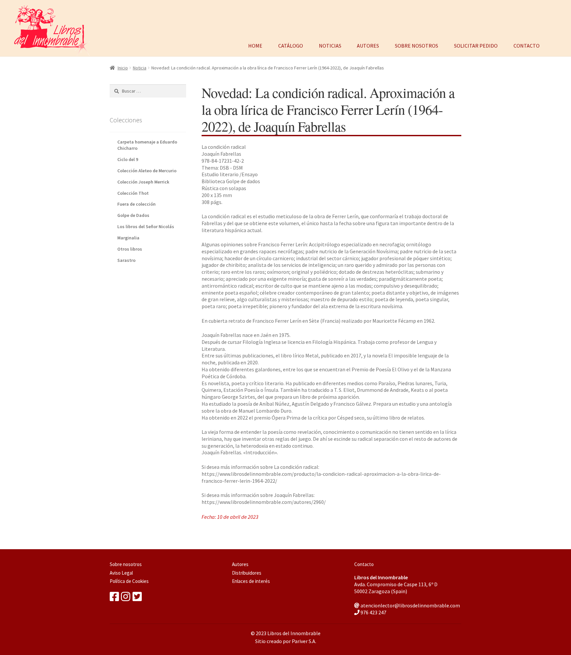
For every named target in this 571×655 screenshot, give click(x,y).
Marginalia (128, 238)
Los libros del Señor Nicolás (145, 226)
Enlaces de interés (251, 581)
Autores (368, 45)
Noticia (139, 68)
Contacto (527, 45)
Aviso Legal (121, 573)
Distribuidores (246, 573)
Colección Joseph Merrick (143, 182)
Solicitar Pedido (476, 45)
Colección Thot (133, 193)
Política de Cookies (129, 581)
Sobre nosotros (416, 45)
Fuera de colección (136, 204)
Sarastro (126, 260)
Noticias (330, 45)
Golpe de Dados (133, 215)
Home (255, 45)
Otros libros (129, 249)
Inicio (123, 68)
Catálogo (290, 45)
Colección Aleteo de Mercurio (146, 171)
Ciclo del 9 (127, 159)
